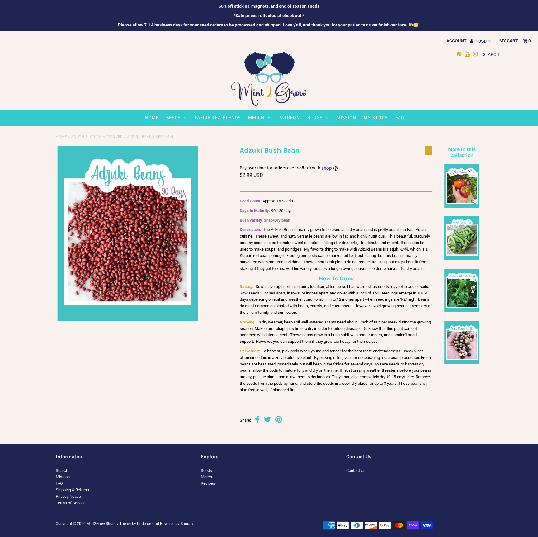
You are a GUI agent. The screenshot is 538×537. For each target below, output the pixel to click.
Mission (346, 117)
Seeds (173, 117)
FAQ (399, 117)
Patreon (289, 117)
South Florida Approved (97, 137)
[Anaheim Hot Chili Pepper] (461, 311)
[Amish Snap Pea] (461, 259)
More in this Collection (462, 152)
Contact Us (356, 470)
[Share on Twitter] (267, 420)
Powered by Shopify (176, 523)
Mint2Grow (96, 523)
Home (152, 117)
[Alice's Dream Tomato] (461, 207)
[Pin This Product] (278, 420)
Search (62, 470)
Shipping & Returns (72, 490)
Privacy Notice (68, 496)
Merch (256, 117)
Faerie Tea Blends (218, 117)
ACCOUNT (457, 40)
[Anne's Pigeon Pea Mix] (461, 362)
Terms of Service (71, 503)
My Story (376, 117)
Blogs (315, 117)
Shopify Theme (118, 523)
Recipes (208, 483)
